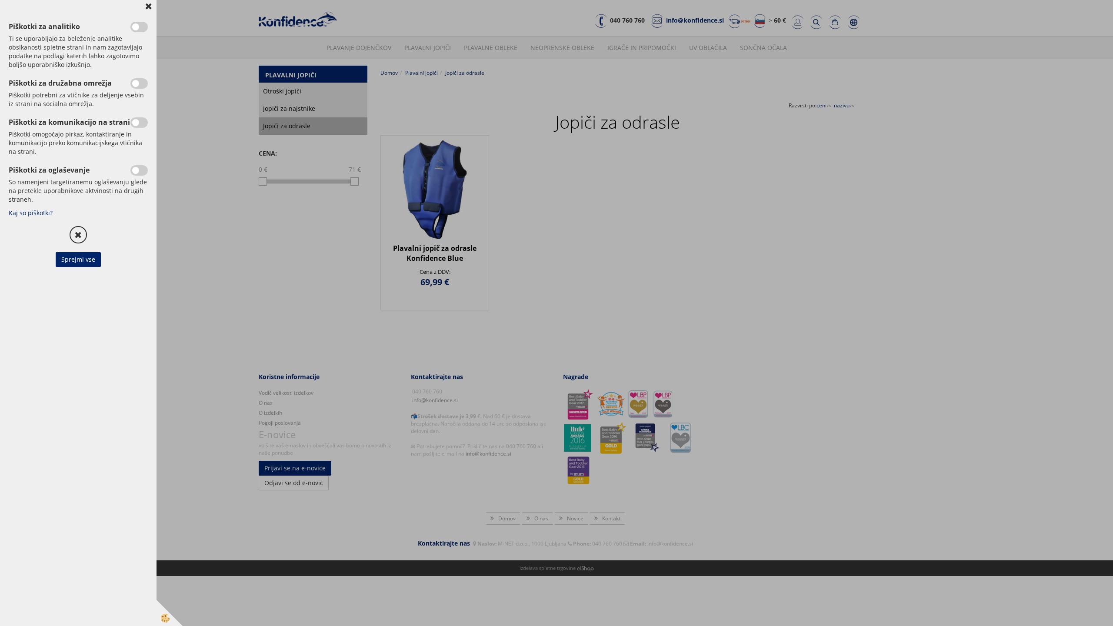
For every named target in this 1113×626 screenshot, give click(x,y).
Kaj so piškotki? (31, 213)
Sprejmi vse (78, 259)
